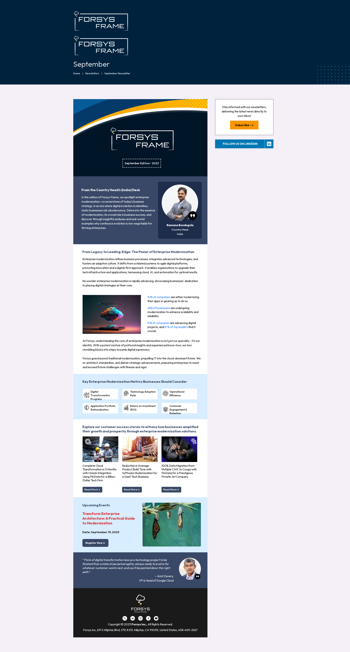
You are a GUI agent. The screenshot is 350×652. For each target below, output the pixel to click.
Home (76, 73)
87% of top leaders (176, 327)
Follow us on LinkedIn (240, 143)
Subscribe (242, 125)
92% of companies (158, 297)
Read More (91, 489)
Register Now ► (95, 542)
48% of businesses (158, 308)
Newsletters (92, 73)
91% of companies (158, 323)
